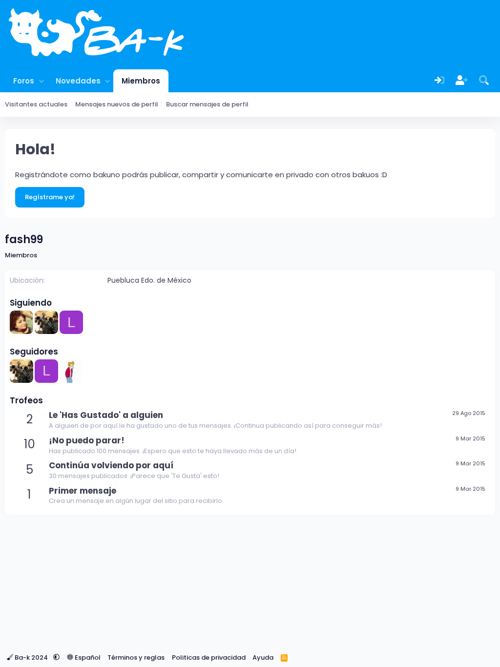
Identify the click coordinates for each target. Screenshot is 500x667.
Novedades (78, 81)
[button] (41, 80)
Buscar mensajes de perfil (207, 104)
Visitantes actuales (36, 104)
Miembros (141, 81)
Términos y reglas (136, 657)
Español (87, 657)
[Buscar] (484, 81)
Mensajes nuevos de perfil (116, 104)
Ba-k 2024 (31, 657)
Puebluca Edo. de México (149, 280)
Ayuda (262, 657)
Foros (23, 81)
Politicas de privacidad (209, 657)
